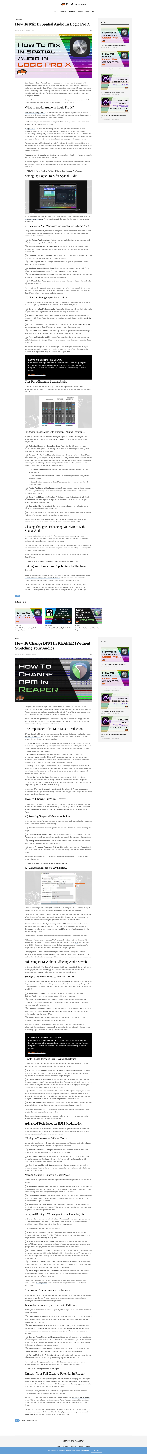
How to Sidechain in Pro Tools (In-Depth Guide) (112, 92)
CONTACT (72, 12)
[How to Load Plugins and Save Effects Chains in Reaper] (88, 616)
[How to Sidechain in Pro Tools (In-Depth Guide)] (115, 82)
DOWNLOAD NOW (37, 374)
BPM (23, 1420)
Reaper (77, 625)
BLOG (87, 12)
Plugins (33, 595)
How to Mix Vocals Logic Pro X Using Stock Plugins (113, 45)
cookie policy (85, 1450)
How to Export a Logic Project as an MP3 (111, 69)
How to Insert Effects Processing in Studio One (58, 628)
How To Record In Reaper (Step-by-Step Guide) (52, 863)
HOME (55, 12)
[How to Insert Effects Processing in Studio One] (58, 616)
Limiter (30, 327)
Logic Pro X (18, 19)
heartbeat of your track (32, 736)
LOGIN (80, 12)
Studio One (48, 625)
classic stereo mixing (57, 439)
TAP (76, 942)
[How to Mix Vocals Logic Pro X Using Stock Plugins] (115, 35)
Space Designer (84, 324)
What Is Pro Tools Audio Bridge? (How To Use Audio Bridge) (57, 561)
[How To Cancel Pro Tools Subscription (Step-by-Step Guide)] (115, 105)
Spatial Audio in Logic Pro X (35, 112)
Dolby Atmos (26, 595)
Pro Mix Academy (19, 30)
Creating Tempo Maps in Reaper (47, 1369)
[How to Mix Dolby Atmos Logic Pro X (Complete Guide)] (28, 616)
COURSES (63, 12)
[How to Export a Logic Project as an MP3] (115, 59)
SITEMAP (88, 1446)
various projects (41, 1283)
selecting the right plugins (34, 219)
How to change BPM (31, 1420)
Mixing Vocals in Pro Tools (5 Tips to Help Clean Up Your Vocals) (59, 171)
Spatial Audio (41, 595)
